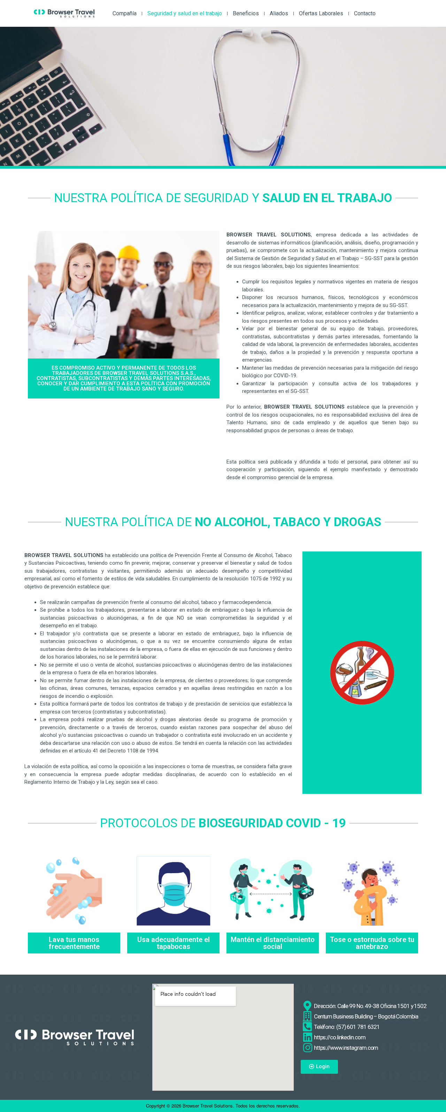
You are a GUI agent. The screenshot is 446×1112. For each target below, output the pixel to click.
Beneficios (246, 13)
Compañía (125, 13)
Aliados (279, 13)
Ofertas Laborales (321, 13)
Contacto (365, 13)
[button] (319, 1067)
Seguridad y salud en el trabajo (184, 13)
